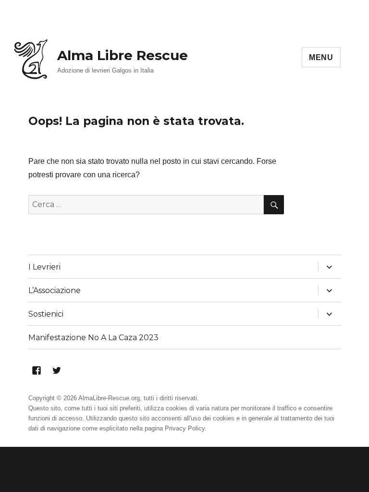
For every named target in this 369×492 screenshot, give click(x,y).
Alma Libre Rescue (122, 55)
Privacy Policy (185, 428)
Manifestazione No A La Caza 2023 (93, 337)
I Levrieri (44, 266)
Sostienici (45, 314)
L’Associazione (54, 290)
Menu (321, 57)
